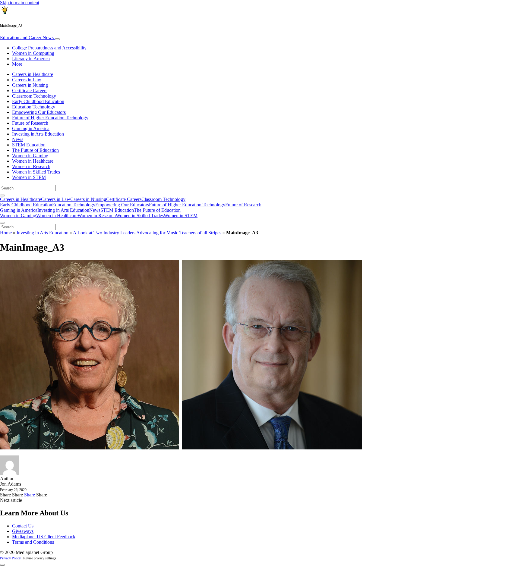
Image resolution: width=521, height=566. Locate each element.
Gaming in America (30, 128)
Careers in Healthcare (32, 74)
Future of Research (30, 123)
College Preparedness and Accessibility (49, 47)
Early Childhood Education (38, 101)
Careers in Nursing (30, 85)
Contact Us (22, 525)
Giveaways (22, 531)
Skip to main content (19, 2)
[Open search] (2, 195)
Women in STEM (29, 177)
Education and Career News (27, 37)
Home (6, 232)
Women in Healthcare (32, 161)
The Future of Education (35, 150)
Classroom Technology (34, 96)
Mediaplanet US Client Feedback (43, 536)
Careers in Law (26, 79)
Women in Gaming (30, 155)
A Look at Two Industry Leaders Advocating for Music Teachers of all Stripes (147, 232)
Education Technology (33, 106)
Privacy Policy (10, 558)
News (17, 139)
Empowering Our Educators (39, 112)
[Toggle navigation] (57, 39)
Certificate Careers (29, 90)
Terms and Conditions (33, 542)
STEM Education (29, 144)
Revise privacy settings (39, 558)
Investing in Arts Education (38, 133)
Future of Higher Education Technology (50, 117)
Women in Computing (33, 53)
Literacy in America (31, 58)
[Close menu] (2, 223)
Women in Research (31, 166)
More (17, 64)
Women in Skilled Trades (36, 171)
